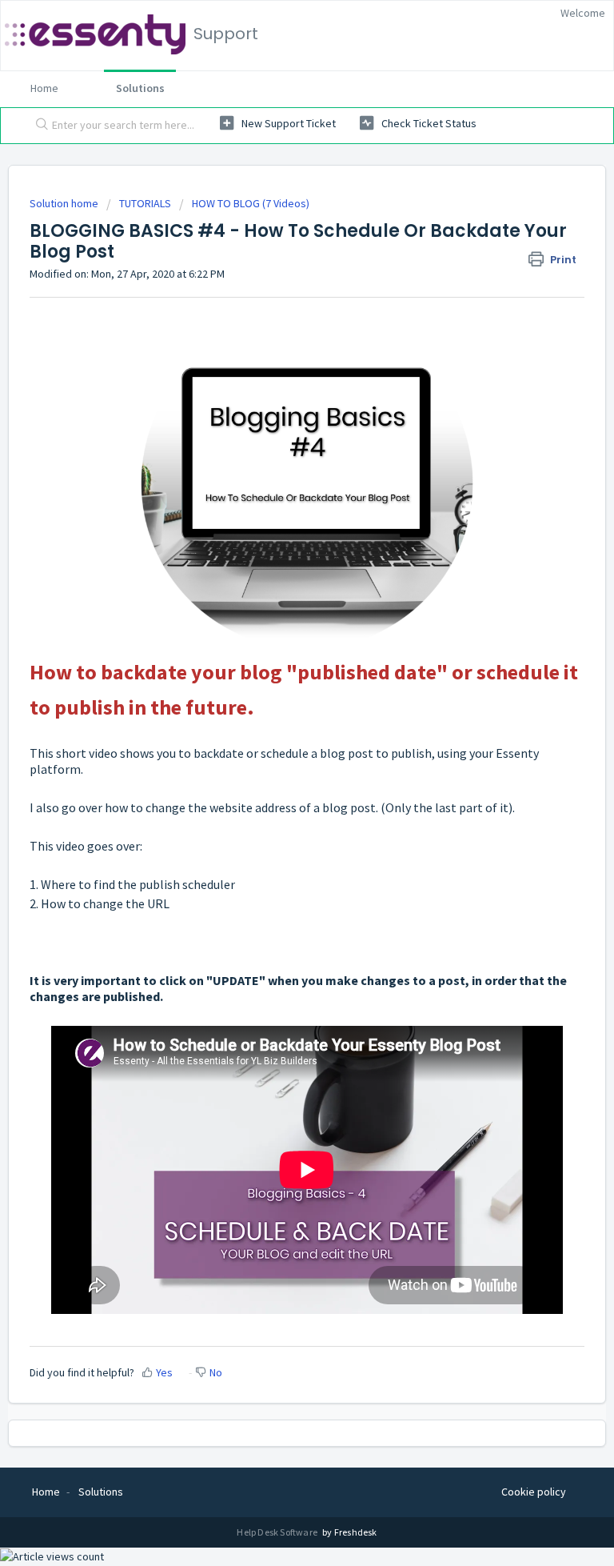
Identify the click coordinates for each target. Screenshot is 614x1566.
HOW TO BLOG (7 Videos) (250, 203)
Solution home (65, 203)
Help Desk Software (278, 1532)
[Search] (38, 126)
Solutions (140, 88)
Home (44, 88)
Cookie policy (533, 1491)
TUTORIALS (145, 203)
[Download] (277, 786)
